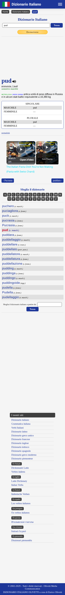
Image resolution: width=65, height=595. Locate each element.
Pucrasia (8, 225)
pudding (8, 268)
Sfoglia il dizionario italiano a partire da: (20, 304)
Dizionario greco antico (22, 435)
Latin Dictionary (19, 481)
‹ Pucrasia (7, 180)
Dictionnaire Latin (20, 468)
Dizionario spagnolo (21, 451)
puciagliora (10, 210)
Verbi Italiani (17, 427)
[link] (11, 146)
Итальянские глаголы (22, 522)
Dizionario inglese (20, 443)
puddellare (9, 244)
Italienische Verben (20, 494)
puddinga (9, 273)
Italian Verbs (17, 485)
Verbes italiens (18, 471)
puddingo (9, 278)
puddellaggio (11, 239)
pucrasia (8, 220)
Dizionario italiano (20, 420)
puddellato (9, 249)
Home (5, 11)
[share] (29, 144)
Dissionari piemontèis (21, 540)
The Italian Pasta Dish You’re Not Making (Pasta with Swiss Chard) (20, 145)
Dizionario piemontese (22, 458)
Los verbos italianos (20, 503)
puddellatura (11, 258)
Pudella (7, 292)
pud (35, 11)
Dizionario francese (20, 439)
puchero (8, 206)
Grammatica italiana (20, 424)
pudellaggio (10, 297)
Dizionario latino (19, 431)
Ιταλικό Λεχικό (18, 531)
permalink (6, 133)
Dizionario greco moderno (23, 455)
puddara (8, 234)
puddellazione (12, 263)
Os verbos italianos (20, 512)
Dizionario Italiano (20, 11)
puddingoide (11, 282)
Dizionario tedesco (20, 447)
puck (5, 215)
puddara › (57, 180)
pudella (7, 287)
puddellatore (11, 254)
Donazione (32, 32)
